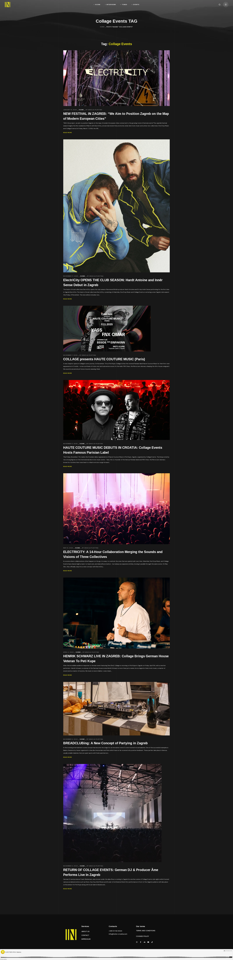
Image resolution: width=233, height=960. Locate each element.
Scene (81, 110)
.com (118, 934)
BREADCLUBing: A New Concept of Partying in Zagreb (105, 743)
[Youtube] (148, 942)
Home (102, 27)
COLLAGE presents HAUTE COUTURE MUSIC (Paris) (104, 359)
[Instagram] (136, 942)
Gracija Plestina (95, 110)
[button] (219, 4)
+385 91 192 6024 (116, 931)
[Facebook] (140, 942)
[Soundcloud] (144, 942)
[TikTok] (152, 942)
